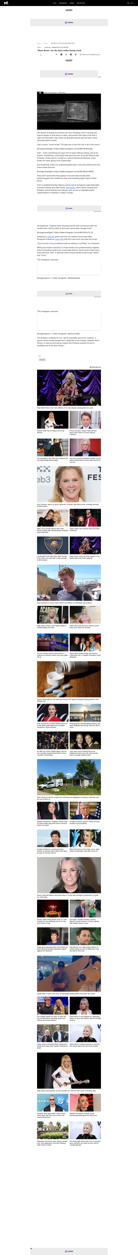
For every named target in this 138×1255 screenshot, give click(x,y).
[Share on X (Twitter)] (66, 54)
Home (38, 43)
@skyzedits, (71, 187)
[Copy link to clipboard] (56, 54)
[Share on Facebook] (71, 54)
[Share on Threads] (75, 54)
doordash (42, 359)
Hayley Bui (59, 239)
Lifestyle (72, 3)
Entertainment (63, 3)
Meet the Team (81, 3)
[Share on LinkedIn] (61, 54)
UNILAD (50, 236)
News (54, 3)
